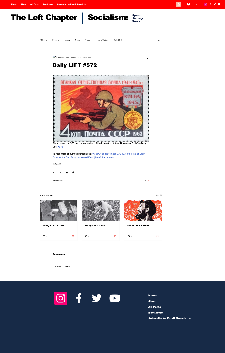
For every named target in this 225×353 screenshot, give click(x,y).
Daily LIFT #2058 (53, 225)
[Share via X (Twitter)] (60, 172)
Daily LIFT (118, 40)
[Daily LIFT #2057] (101, 210)
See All (159, 195)
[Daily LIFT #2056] (143, 210)
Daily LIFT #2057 (96, 225)
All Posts (43, 40)
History (67, 40)
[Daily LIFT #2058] (58, 210)
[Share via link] (73, 172)
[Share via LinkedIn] (66, 172)
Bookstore (155, 312)
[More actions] (147, 57)
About (152, 301)
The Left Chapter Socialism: (69, 17)
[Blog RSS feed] (178, 4)
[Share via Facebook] (54, 172)
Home (152, 295)
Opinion (55, 40)
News (77, 40)
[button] (158, 40)
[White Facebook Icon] (78, 298)
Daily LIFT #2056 (138, 225)
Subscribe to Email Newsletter (170, 318)
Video (87, 40)
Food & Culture (101, 40)
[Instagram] (205, 4)
